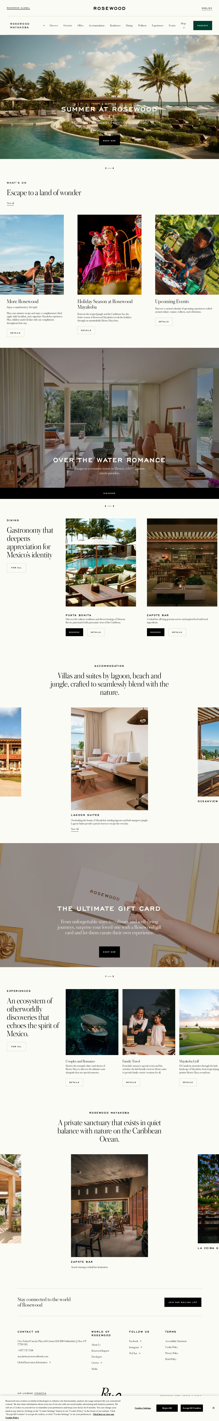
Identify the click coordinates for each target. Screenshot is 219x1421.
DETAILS (74, 1082)
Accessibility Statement (176, 1341)
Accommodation (97, 25)
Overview (67, 25)
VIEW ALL (16, 1046)
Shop (183, 23)
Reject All (167, 1408)
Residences (115, 25)
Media (94, 1369)
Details (15, 333)
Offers (80, 25)
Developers (97, 1356)
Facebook (135, 1341)
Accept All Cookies (192, 1408)
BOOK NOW (109, 140)
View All (75, 829)
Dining (129, 25)
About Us (96, 1344)
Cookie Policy (171, 1347)
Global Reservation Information (34, 1362)
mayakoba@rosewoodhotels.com (33, 1356)
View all (10, 203)
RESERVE (74, 632)
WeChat (135, 1353)
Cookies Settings (143, 1408)
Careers (97, 1362)
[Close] (213, 1408)
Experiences (157, 25)
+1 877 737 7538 (25, 1350)
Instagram (136, 1347)
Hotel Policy (170, 1359)
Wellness (142, 25)
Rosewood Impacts (100, 1350)
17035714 (40, 1393)
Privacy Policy (171, 1353)
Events (172, 25)
